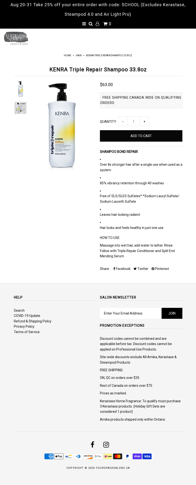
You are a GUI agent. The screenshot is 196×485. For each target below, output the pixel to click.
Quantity (108, 122)
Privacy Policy (24, 326)
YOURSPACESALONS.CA (113, 468)
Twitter (142, 269)
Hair (79, 55)
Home (67, 55)
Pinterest (161, 269)
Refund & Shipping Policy (32, 321)
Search (19, 310)
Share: (105, 269)
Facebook (123, 269)
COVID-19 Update (27, 316)
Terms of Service (27, 332)
